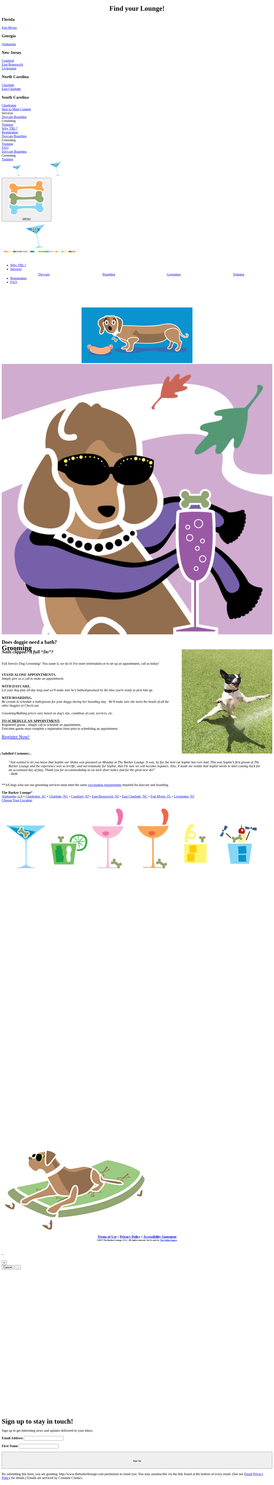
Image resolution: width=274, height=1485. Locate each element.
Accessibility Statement (159, 1237)
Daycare (8, 117)
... (17, 1267)
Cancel (7, 1267)
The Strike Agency (168, 1240)
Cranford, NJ (80, 796)
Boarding (20, 117)
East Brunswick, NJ (105, 796)
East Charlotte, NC (134, 796)
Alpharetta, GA (12, 796)
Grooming (174, 274)
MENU (26, 219)
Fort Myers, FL (160, 796)
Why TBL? (9, 128)
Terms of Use (107, 1237)
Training (7, 124)
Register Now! (16, 736)
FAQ (5, 148)
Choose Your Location (17, 800)
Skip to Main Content (16, 109)
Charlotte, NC (58, 796)
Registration (10, 132)
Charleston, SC (35, 796)
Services (16, 269)
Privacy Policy (130, 1237)
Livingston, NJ (184, 796)
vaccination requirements (104, 785)
